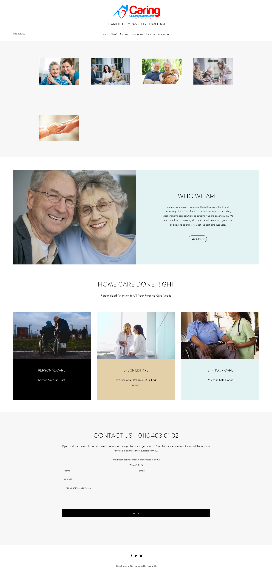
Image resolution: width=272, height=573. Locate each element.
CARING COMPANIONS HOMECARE (137, 24)
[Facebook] (131, 555)
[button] (198, 238)
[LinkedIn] (140, 555)
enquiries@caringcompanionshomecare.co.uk (136, 459)
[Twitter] (136, 555)
